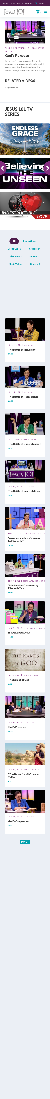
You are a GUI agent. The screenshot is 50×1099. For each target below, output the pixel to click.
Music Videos (15, 264)
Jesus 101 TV (14, 248)
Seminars (34, 256)
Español (41, 3)
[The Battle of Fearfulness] (25, 283)
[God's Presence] (25, 707)
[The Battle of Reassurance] (25, 377)
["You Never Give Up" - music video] (25, 754)
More (24, 842)
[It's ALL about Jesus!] (25, 613)
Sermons (42, 534)
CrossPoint (34, 248)
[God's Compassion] (25, 802)
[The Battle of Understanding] (25, 424)
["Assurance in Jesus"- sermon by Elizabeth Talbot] (25, 519)
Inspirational (29, 241)
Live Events (16, 256)
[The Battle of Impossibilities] (25, 471)
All (14, 241)
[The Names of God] (25, 660)
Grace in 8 (35, 264)
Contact (29, 3)
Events (20, 3)
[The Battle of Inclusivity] (25, 330)
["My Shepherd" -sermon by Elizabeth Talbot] (25, 566)
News (13, 3)
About (6, 3)
